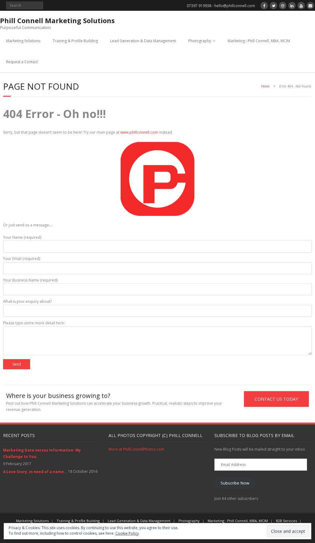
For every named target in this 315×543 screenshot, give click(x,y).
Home (265, 86)
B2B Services (286, 520)
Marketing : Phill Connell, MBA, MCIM (259, 40)
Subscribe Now (235, 483)
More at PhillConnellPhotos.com (136, 449)
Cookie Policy (127, 533)
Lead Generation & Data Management (143, 40)
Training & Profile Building (75, 40)
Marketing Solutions (23, 40)
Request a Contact (22, 61)
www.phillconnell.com (139, 132)
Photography (199, 40)
